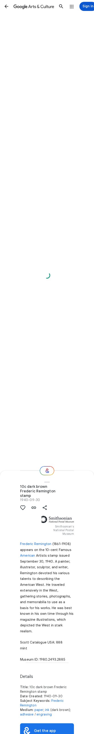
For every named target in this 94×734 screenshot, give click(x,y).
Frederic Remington (36, 544)
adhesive (27, 714)
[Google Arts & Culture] (34, 6)
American (27, 555)
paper (39, 710)
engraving (44, 714)
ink (47, 710)
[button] (6, 6)
